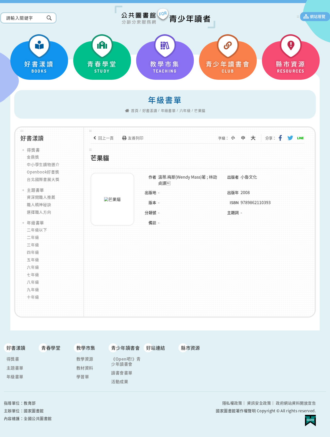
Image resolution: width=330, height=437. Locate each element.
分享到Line (300, 138)
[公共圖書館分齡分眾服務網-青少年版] (165, 17)
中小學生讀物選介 (43, 164)
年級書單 (168, 110)
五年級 (33, 260)
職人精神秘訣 (39, 204)
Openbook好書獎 (43, 172)
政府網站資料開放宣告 (296, 403)
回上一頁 (106, 138)
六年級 (185, 110)
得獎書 (33, 150)
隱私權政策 (232, 403)
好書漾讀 (149, 110)
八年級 (33, 282)
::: (298, 16)
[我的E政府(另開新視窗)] (310, 418)
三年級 (33, 245)
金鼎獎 (33, 157)
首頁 (134, 110)
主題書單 (35, 190)
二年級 (33, 237)
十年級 (33, 297)
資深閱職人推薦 (41, 197)
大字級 (253, 138)
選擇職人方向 (39, 212)
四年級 (33, 252)
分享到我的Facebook (280, 138)
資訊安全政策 (259, 403)
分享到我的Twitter (290, 138)
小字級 (233, 138)
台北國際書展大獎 (43, 179)
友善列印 (135, 138)
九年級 (33, 289)
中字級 (243, 138)
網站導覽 (317, 16)
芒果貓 (199, 110)
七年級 (33, 274)
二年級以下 (37, 230)
